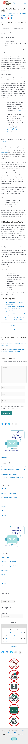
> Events (3, 515)
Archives (3, 598)
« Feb (12, 646)
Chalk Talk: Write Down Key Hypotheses (11, 472)
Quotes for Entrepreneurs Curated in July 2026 (13, 469)
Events (14, 13)
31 (10, 642)
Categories (4, 613)
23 (6, 639)
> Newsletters (4, 511)
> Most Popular (5, 489)
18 (14, 635)
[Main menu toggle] (25, 3)
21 (24, 635)
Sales (18, 13)
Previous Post (14, 325)
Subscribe (5, 458)
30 (6, 642)
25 (14, 639)
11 (14, 632)
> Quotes (3, 506)
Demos (10, 13)
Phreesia (19, 126)
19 (17, 635)
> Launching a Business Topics (8, 493)
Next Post (14, 330)
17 (10, 635)
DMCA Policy (17, 733)
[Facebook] (2, 18)
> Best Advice (4, 502)
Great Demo (4, 141)
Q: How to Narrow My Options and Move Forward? (13, 466)
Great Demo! (4, 152)
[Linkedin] (11, 18)
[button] (14, 3)
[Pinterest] (8, 18)
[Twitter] (5, 18)
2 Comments (4, 13)
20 (21, 635)
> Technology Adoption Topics (9, 497)
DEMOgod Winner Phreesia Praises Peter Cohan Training (15, 130)
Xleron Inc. (19, 110)
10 (10, 632)
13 (21, 632)
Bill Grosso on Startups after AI (9, 474)
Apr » (15, 646)
